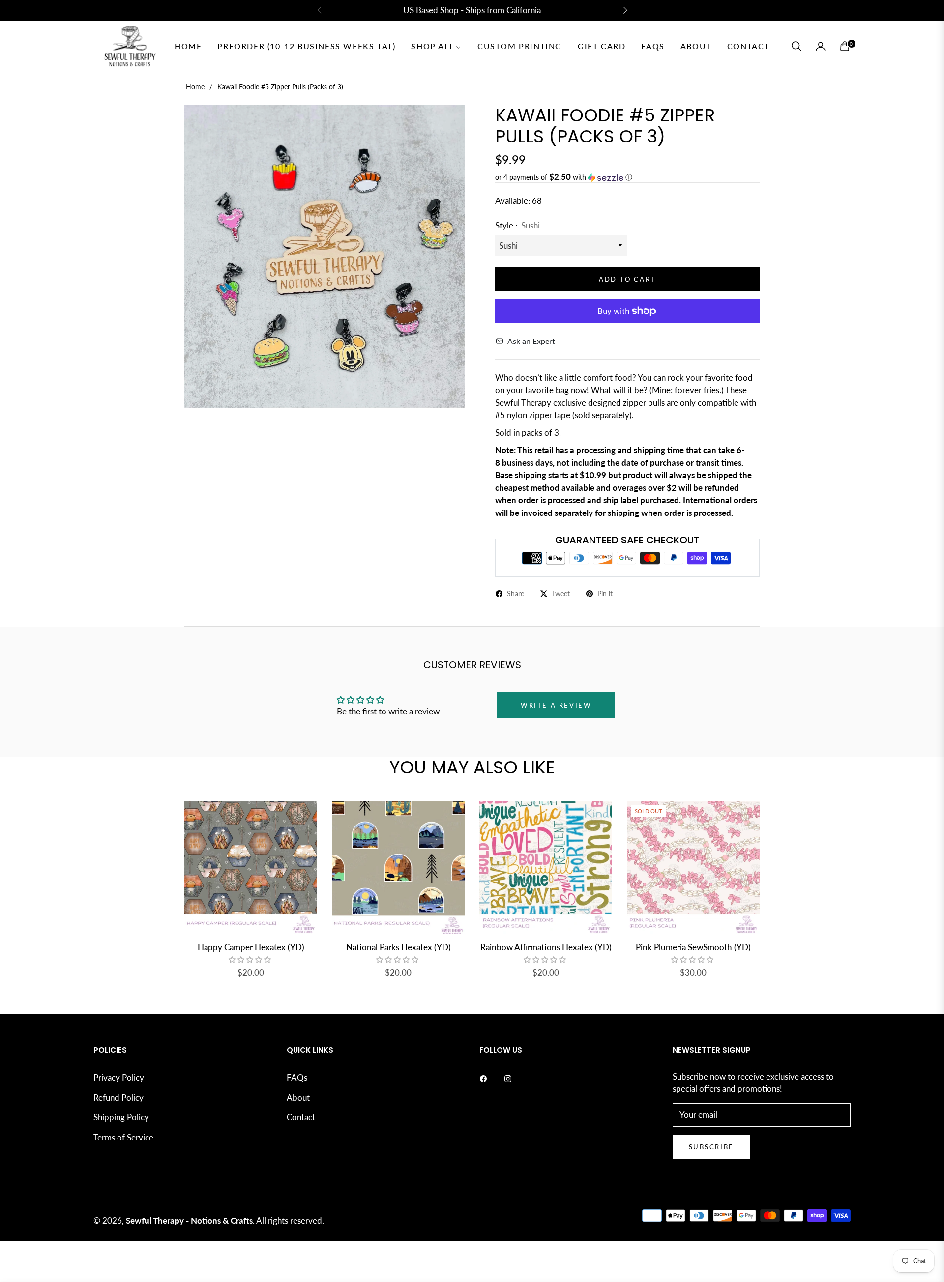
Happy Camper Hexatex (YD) (251, 947)
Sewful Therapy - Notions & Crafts (189, 1220)
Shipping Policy (121, 1117)
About (298, 1097)
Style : (517, 225)
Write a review (556, 705)
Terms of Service (123, 1137)
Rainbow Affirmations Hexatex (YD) (546, 947)
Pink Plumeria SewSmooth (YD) (693, 947)
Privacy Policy (118, 1077)
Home (195, 87)
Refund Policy (118, 1097)
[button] (796, 46)
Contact (301, 1117)
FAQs (297, 1077)
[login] (820, 46)
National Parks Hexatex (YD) (398, 947)
